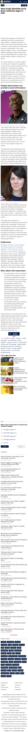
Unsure (5, 443)
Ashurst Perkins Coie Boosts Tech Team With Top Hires (12, 457)
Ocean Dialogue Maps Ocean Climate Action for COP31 (13, 508)
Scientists (4, 670)
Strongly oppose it (9, 439)
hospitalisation (5, 352)
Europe (12, 338)
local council (4, 656)
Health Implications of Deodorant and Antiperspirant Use (20, 370)
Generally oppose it (9, 436)
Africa (19, 340)
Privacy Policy (4, 687)
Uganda (3, 342)
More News (14, 635)
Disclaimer (4, 689)
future (9, 670)
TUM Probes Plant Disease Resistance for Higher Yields (14, 579)
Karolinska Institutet (7, 346)
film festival (16, 350)
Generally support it (10, 433)
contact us (7, 730)
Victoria (7, 647)
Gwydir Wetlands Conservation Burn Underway (13, 624)
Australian (15, 644)
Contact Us (18, 685)
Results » (21, 446)
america (12, 673)
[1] (18, 716)
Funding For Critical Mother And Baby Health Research (14, 598)
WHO (24, 338)
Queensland (18, 650)
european (4, 340)
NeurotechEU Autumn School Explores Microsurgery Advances (14, 540)
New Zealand (5, 667)
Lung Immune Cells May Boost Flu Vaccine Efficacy (12, 547)
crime (3, 664)
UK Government (13, 667)
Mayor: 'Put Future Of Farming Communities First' (11, 604)
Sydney (14, 670)
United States (18, 661)
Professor (13, 647)
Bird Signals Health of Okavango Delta (12, 559)
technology (17, 659)
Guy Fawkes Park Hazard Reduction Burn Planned (13, 617)
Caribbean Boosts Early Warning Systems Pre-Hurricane (12, 482)
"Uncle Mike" (8, 300)
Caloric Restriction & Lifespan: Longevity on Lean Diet (20, 380)
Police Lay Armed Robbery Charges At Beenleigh (14, 573)
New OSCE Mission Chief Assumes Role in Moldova (12, 630)
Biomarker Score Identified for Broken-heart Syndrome (11, 534)
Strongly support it (9, 429)
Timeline (4, 452)
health (7, 338)
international (12, 340)
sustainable (16, 664)
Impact (17, 673)
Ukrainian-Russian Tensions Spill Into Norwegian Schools (14, 611)
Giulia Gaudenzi (9, 213)
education (11, 659)
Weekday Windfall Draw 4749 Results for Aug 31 (13, 496)
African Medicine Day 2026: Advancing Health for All (14, 565)
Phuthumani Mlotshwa (8, 139)
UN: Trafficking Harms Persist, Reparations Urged (11, 521)
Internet (3, 676)
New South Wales (13, 656)
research (19, 338)
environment (5, 650)
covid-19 (18, 653)
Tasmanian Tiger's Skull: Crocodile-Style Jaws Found (13, 527)
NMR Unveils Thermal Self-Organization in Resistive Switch (12, 476)
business (4, 653)
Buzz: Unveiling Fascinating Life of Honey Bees (20, 388)
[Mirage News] (5, 1)
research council (12, 342)
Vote (5, 446)
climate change (5, 673)
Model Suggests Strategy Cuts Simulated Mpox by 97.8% (11, 463)
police (10, 644)
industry (24, 659)
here (15, 330)
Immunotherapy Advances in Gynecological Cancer (10, 470)
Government (11, 642)
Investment (4, 659)
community (4, 644)
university (18, 642)
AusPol (11, 661)
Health (2, 5)
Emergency (8, 664)
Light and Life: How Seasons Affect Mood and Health (20, 360)
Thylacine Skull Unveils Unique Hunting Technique (11, 553)
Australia (4, 642)
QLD (20, 667)
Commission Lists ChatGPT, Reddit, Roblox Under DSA (13, 502)
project (24, 661)
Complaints (18, 689)
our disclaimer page (18, 730)
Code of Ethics (19, 683)
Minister (11, 650)
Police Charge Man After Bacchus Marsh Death (12, 591)
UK (13, 653)
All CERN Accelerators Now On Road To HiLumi (13, 514)
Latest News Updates (4, 684)
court (22, 673)
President (20, 670)
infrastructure (22, 656)
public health (17, 348)
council (9, 653)
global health (21, 344)
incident (9, 676)
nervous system (6, 350)
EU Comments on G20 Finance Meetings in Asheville (11, 488)
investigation (5, 661)
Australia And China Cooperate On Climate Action (12, 585)
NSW (3, 647)
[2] (19, 716)
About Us (17, 687)
